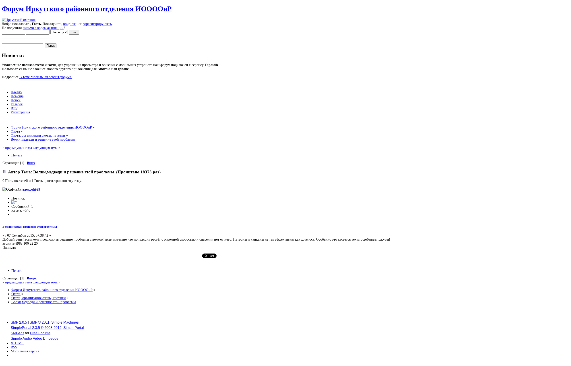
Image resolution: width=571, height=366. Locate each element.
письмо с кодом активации (43, 28)
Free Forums (40, 333)
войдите (69, 24)
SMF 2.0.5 (19, 322)
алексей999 (31, 189)
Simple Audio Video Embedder (35, 338)
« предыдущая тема (17, 148)
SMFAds (17, 333)
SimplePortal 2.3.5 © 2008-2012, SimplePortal (47, 328)
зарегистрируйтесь (97, 24)
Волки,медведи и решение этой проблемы (29, 226)
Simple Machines (65, 322)
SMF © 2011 (40, 322)
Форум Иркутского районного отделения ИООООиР (87, 9)
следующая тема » (46, 148)
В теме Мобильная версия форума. (45, 77)
